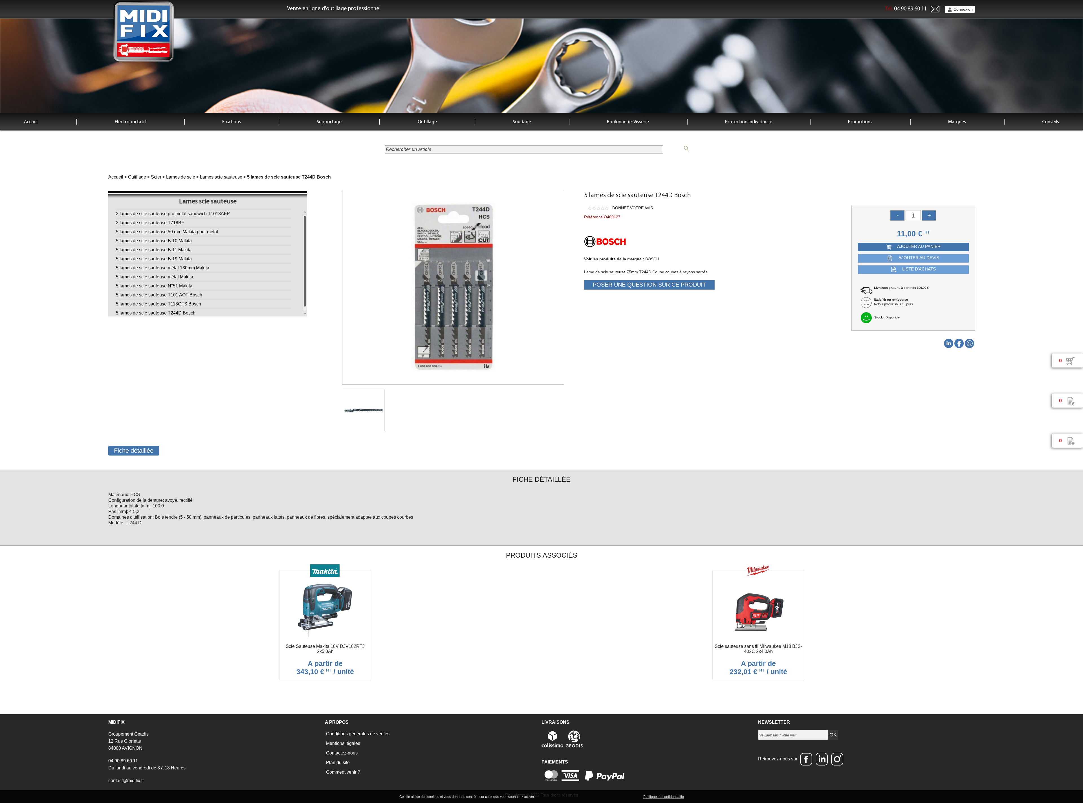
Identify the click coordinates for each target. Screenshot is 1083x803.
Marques (957, 122)
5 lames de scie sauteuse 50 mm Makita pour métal (167, 231)
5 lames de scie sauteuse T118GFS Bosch (158, 304)
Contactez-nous (341, 753)
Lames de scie (180, 177)
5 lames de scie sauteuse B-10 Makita (154, 240)
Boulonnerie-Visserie (628, 122)
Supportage (329, 122)
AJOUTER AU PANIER (919, 246)
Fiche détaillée (133, 450)
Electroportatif (130, 122)
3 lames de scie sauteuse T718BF (150, 222)
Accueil (31, 122)
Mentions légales (342, 743)
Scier (156, 177)
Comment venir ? (342, 772)
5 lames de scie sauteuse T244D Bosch (155, 313)
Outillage (427, 122)
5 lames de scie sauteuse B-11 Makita (153, 249)
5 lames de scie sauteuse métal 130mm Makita (162, 267)
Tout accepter (547, 796)
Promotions (860, 122)
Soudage (522, 122)
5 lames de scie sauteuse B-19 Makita (154, 258)
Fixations (231, 122)
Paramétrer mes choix (622, 796)
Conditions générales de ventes (357, 733)
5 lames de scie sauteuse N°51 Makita (154, 285)
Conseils (1050, 122)
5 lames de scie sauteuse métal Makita (154, 276)
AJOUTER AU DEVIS (919, 257)
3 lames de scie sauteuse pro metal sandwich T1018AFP (173, 213)
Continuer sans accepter (581, 796)
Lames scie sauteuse (221, 177)
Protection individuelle (748, 122)
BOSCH (652, 259)
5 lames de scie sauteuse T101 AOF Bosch (159, 294)
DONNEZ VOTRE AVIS (632, 208)
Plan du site (337, 762)
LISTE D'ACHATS (919, 269)
